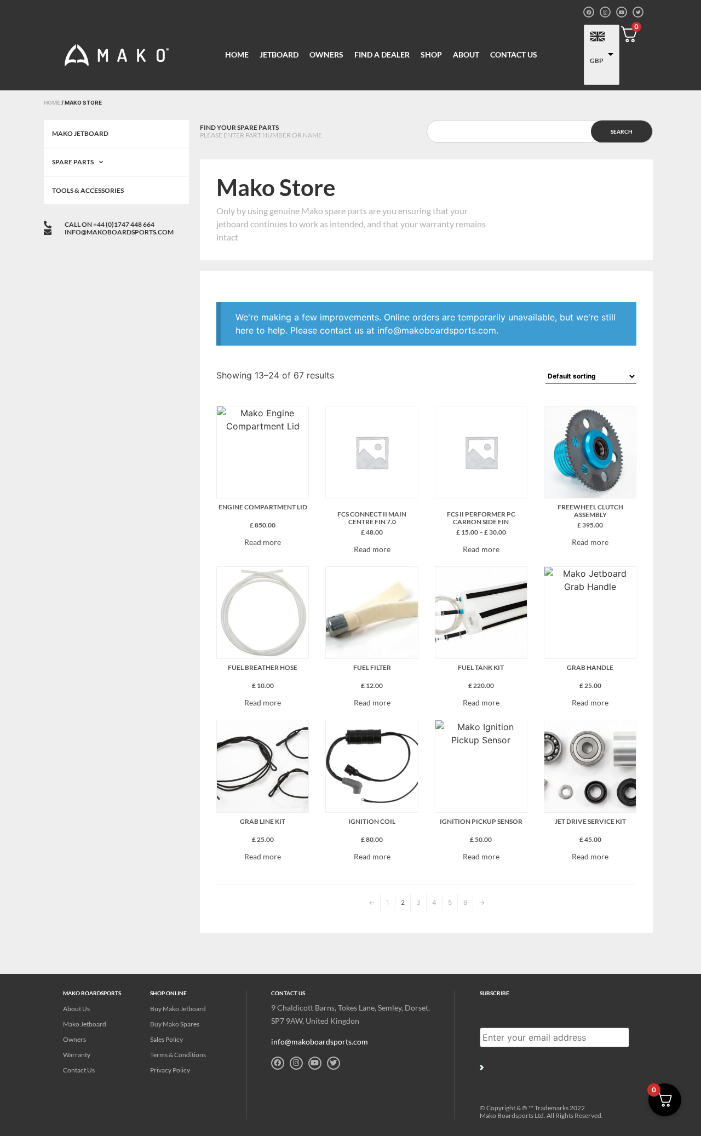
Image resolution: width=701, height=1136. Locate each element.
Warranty (76, 1055)
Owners (326, 54)
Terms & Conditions (178, 1055)
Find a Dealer (382, 54)
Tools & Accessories (88, 190)
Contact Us (513, 54)
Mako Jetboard (80, 133)
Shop (431, 54)
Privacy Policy (170, 1070)
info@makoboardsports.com (319, 1041)
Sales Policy (166, 1039)
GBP (597, 60)
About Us (76, 1009)
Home (237, 54)
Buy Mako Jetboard (178, 1009)
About (466, 54)
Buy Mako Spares (174, 1024)
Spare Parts (73, 162)
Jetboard (279, 54)
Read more (262, 542)
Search (622, 131)
